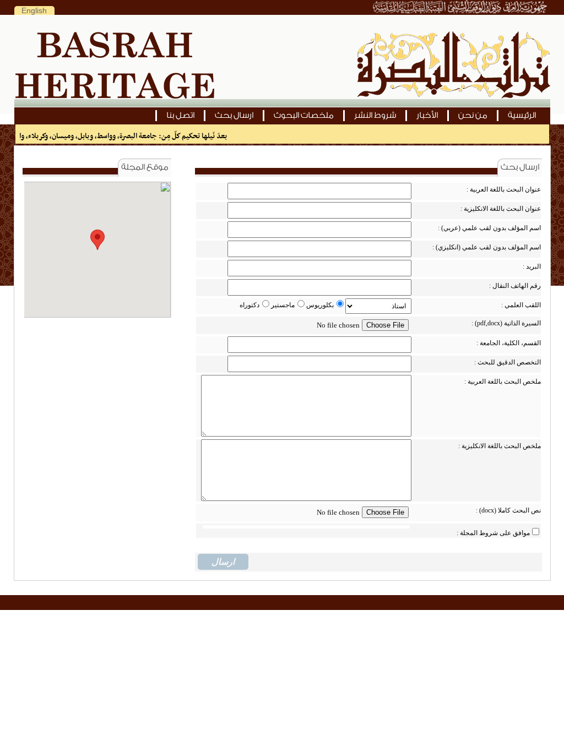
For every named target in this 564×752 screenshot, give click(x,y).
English (34, 10)
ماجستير (283, 305)
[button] (97, 239)
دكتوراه (249, 305)
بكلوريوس (320, 305)
